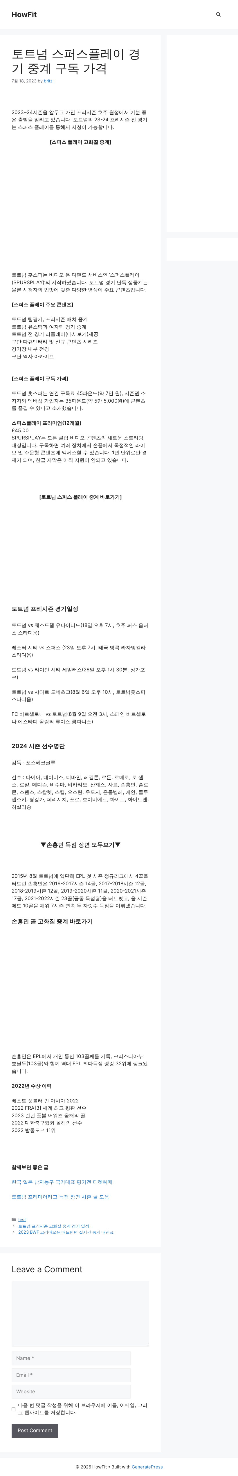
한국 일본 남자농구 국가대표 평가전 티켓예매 (62, 1182)
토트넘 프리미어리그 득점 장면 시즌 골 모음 (60, 1197)
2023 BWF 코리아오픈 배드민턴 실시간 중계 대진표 (66, 1232)
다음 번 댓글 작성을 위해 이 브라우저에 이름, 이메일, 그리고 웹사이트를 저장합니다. (82, 1409)
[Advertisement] (80, 194)
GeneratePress (147, 1467)
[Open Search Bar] (218, 14)
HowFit (24, 14)
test (22, 1219)
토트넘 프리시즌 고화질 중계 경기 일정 (53, 1225)
